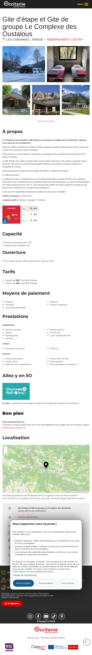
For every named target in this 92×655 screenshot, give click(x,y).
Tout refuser (67, 583)
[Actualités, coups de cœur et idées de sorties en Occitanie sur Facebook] (38, 616)
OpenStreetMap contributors (80, 492)
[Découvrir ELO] (86, 642)
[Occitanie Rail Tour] (16, 399)
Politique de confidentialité (24, 575)
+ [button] (5, 448)
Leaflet (62, 492)
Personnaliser (46, 583)
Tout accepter (23, 583)
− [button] (5, 451)
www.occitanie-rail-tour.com (14, 428)
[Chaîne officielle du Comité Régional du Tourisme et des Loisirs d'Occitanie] (46, 616)
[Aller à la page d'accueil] (14, 4)
